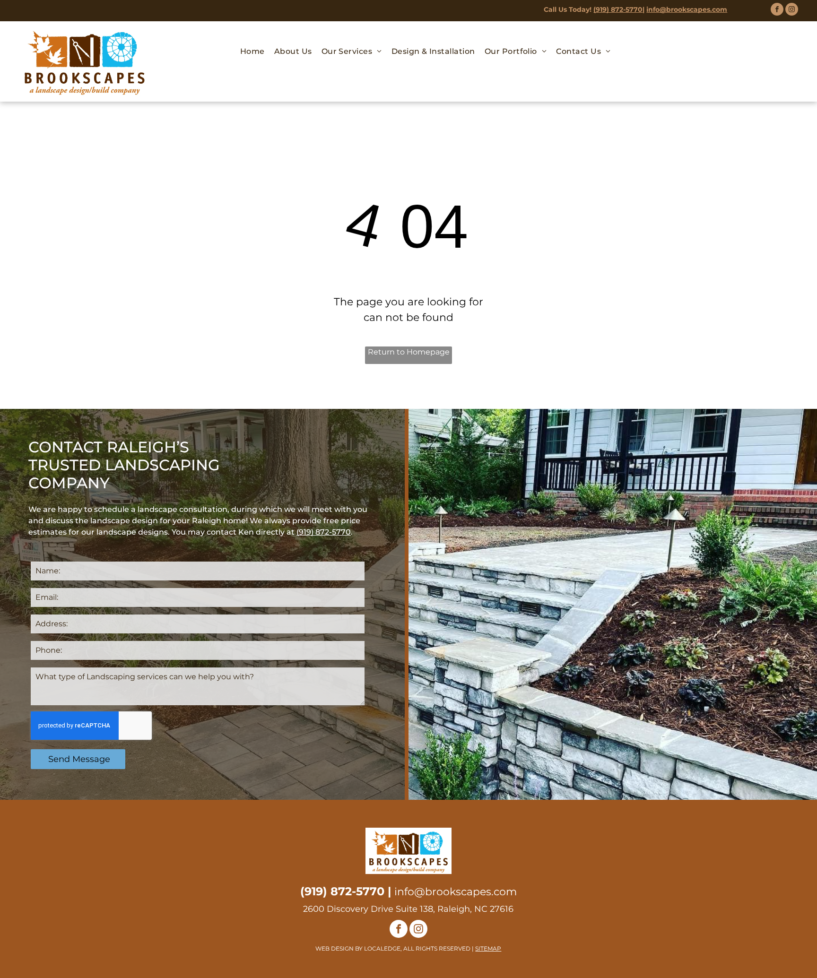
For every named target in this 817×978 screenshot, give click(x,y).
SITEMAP (488, 948)
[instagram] (791, 10)
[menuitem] (252, 51)
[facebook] (777, 10)
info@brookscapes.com (686, 9)
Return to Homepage (409, 351)
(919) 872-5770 (618, 9)
